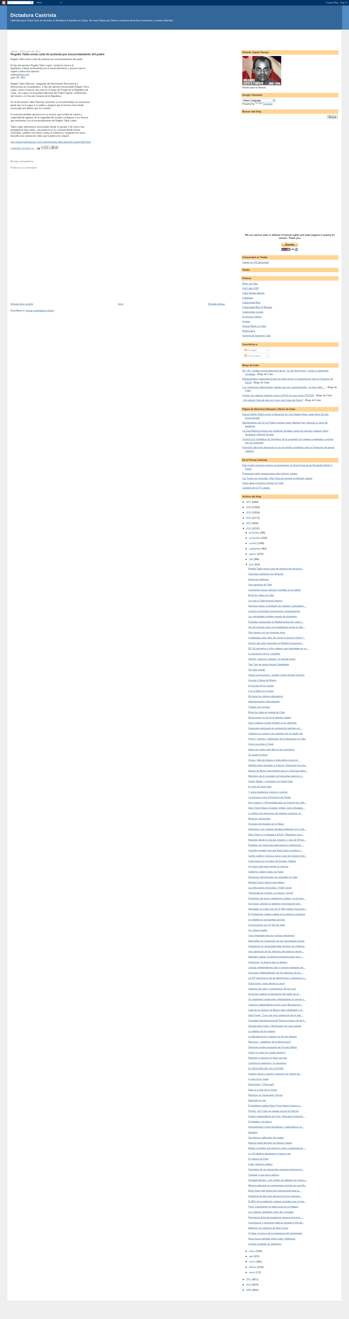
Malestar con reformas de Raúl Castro (268, 1228)
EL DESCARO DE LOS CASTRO (266, 1068)
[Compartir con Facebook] (53, 147)
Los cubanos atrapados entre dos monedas (271, 1212)
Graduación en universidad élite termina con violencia (276, 946)
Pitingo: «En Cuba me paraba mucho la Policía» (273, 1111)
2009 (249, 1290)
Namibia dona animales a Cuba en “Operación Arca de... (277, 765)
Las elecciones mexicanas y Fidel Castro (270, 887)
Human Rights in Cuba (254, 326)
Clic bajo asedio (256, 669)
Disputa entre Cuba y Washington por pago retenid (274, 1026)
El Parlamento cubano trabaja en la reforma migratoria (276, 914)
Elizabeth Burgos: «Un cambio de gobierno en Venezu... (277, 1180)
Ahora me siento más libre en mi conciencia (271, 749)
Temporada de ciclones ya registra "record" (271, 893)
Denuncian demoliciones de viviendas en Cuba (272, 877)
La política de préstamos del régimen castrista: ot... (275, 813)
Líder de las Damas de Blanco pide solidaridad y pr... (276, 1010)
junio (252, 564)
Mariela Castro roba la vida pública (266, 882)
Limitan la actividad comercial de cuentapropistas (274, 611)
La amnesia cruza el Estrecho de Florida (269, 797)
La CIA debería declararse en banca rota (269, 1153)
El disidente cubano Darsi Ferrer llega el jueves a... (275, 1105)
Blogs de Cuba (250, 283)
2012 (249, 528)
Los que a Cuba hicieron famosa (265, 600)
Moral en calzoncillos (259, 818)
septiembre (255, 548)
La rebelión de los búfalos (261, 1031)
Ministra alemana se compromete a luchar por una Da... (277, 1185)
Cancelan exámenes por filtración (265, 574)
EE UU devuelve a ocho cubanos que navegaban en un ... (278, 648)
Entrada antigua (216, 304)
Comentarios (254, 355)
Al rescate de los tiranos (261, 685)
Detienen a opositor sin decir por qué (267, 1058)
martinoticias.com (20, 74)
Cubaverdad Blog (251, 302)
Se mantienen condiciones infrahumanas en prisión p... (277, 999)
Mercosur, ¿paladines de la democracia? (269, 1042)
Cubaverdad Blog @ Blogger (257, 307)
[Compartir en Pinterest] (56, 147)
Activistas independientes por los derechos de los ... (276, 972)
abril (251, 1256)
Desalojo (252, 1132)
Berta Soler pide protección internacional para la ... (275, 1190)
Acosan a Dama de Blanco (262, 680)
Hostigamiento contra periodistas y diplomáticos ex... (276, 1127)
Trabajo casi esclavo (259, 707)
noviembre (255, 538)
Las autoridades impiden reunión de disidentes (272, 616)
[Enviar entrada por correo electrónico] (38, 148)
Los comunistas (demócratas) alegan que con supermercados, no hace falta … (283, 387)
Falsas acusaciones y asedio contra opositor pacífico (276, 675)
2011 (249, 1279)
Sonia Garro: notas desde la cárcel (266, 983)
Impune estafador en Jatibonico (264, 1244)
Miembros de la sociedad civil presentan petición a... (276, 776)
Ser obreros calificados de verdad (266, 1137)
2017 (249, 502)
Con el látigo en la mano (261, 691)
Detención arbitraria (258, 579)
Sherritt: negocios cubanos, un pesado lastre (271, 659)
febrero (253, 1267)
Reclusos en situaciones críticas (265, 1095)
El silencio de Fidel (258, 1159)
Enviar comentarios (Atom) (40, 310)
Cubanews (247, 297)
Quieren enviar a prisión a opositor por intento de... (275, 1074)
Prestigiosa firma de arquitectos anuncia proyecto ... (275, 1217)
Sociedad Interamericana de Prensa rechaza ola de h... (277, 1020)
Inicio (120, 304)
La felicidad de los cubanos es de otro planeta (272, 1036)
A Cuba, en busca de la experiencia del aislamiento (275, 1233)
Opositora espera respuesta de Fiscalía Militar (272, 1047)
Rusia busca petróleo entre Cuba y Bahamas (271, 1238)
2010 (249, 1284)
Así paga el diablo (257, 930)
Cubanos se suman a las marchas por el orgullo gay (275, 733)
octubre (253, 543)
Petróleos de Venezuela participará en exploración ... (276, 845)
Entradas (252, 350)
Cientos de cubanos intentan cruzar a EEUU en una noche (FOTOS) (278, 395)
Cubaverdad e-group (252, 312)
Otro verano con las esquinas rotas (266, 632)
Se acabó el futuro (258, 754)
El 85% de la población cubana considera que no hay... (277, 1201)
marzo (252, 1261)
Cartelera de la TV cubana (256, 487)
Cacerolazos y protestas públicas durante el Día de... (276, 1222)
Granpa (246, 321)
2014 (249, 518)
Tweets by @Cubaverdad (255, 262)
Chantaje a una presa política (263, 1175)
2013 (249, 523)
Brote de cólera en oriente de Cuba (266, 712)
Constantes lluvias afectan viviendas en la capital (274, 590)
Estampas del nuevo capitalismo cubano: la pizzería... (277, 898)
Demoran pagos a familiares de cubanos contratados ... (277, 606)
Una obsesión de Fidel (260, 584)
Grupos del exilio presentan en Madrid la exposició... (276, 643)
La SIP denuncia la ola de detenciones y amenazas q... (277, 978)
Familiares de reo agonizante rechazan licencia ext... (276, 1169)
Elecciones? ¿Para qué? (261, 1084)
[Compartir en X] (49, 147)
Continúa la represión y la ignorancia (267, 1063)
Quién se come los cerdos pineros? (267, 1052)
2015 (249, 512)
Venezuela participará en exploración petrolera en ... (275, 728)
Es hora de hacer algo (259, 786)
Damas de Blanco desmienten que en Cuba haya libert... (278, 770)
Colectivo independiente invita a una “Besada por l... (275, 1004)
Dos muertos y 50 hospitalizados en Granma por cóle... (277, 802)
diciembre (254, 532)
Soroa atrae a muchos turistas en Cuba (263, 483)
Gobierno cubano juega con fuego (266, 871)
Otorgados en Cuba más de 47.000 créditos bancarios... (277, 909)
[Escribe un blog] (46, 147)
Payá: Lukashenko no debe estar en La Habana (273, 1206)
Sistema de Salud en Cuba (256, 335)
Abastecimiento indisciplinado (264, 701)
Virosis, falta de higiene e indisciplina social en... (274, 760)
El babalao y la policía (260, 1121)
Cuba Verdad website (253, 293)
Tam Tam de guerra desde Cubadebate (268, 664)
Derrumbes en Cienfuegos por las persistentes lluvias (276, 941)
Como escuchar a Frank (261, 744)
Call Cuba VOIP (250, 288)
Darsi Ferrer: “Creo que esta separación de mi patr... (275, 1015)
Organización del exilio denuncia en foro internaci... (275, 1196)
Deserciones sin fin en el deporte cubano (269, 717)
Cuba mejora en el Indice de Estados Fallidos (272, 861)
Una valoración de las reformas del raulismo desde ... (276, 951)
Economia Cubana (252, 316)
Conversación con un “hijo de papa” (266, 925)
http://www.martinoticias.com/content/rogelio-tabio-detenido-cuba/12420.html (51, 142)
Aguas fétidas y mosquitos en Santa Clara (270, 781)
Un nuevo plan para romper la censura (268, 866)
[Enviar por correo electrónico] (43, 147)
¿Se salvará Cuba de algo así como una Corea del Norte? (272, 400)
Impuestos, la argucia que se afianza (267, 962)
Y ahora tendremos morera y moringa (267, 792)
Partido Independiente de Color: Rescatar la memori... (276, 1116)
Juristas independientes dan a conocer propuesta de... (276, 967)
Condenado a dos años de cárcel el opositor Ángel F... (276, 637)
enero (252, 1272)
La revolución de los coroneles (264, 653)
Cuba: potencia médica (260, 1164)
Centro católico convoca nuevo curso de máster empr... (277, 856)
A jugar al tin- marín (258, 1079)
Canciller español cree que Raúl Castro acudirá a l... (275, 850)
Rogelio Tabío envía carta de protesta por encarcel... (276, 568)
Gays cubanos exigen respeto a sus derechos (272, 722)
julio (251, 559)
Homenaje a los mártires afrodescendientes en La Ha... (277, 829)
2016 (249, 507)
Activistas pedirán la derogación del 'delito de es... (274, 994)
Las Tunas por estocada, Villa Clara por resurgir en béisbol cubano (277, 478)
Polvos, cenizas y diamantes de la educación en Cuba (277, 738)
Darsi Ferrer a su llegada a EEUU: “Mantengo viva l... (276, 834)
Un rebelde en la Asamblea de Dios (266, 919)
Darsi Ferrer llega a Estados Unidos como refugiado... (276, 808)
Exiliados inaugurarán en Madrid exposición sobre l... (276, 622)
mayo (252, 1251)
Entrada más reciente (22, 304)
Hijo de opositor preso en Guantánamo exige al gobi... (276, 627)
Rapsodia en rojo (257, 1100)
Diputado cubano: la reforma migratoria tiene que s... (276, 956)
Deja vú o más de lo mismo (262, 1090)
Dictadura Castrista (33, 15)
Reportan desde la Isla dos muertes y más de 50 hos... (277, 840)
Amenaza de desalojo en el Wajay (266, 824)
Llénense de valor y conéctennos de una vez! (272, 988)
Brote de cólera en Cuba (261, 595)
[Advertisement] (174, 38)
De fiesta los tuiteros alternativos (265, 696)
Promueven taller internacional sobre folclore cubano (269, 473)
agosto (253, 554)
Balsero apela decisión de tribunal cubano (270, 1143)
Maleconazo (248, 331)
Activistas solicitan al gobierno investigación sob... (275, 903)
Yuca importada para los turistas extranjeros (271, 935)
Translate (267, 104)
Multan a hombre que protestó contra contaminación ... (277, 1148)
